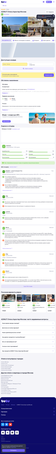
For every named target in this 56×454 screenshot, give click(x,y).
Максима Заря (4, 382)
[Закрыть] (53, 16)
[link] (6, 121)
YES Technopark (5, 387)
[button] (43, 2)
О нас (2, 436)
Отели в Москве (5, 362)
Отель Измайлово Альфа (7, 375)
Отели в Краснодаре (6, 368)
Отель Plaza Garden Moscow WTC (8, 392)
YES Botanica (4, 385)
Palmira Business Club (6, 377)
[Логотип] (4, 2)
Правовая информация (5, 441)
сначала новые (12, 167)
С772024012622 (31, 89)
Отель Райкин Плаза (5, 390)
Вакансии (3, 438)
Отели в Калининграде (6, 367)
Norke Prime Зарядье (6, 393)
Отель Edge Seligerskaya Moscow (8, 388)
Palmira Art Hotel (5, 378)
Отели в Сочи (4, 363)
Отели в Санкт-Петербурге (7, 365)
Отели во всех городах (6, 370)
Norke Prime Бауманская (6, 380)
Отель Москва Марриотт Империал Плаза (11, 383)
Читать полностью (6, 190)
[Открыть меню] (54, 2)
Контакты (3, 439)
